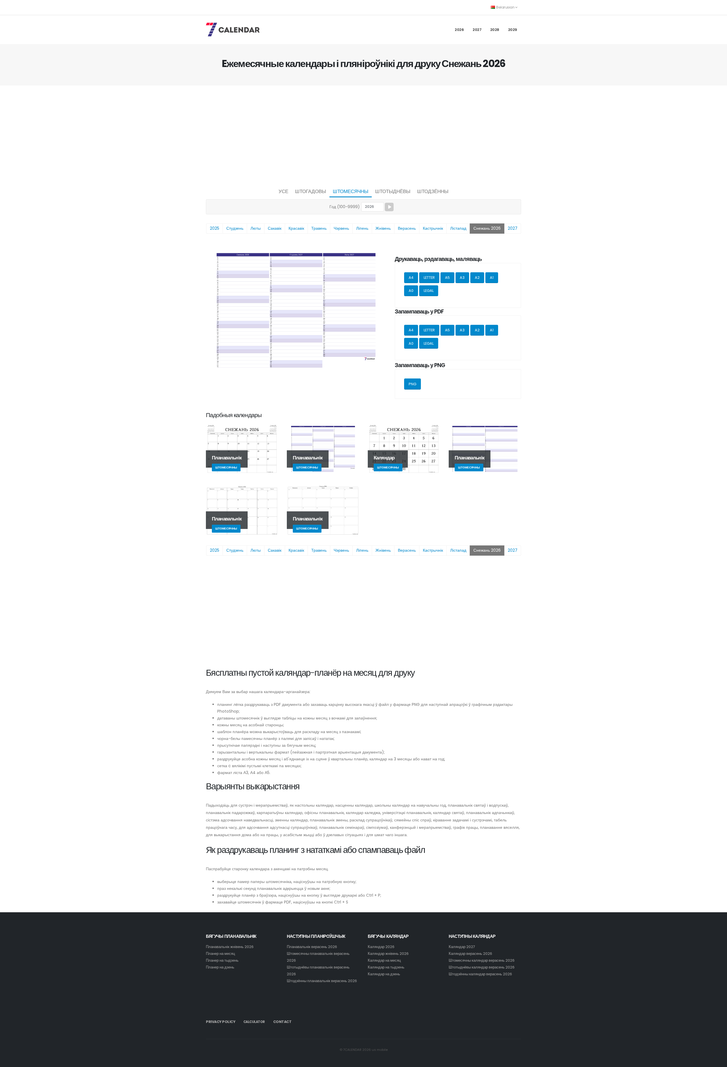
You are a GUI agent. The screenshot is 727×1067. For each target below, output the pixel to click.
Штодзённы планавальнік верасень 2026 (322, 980)
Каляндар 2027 (462, 946)
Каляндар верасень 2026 (470, 953)
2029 (512, 29)
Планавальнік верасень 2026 (312, 946)
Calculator (254, 1022)
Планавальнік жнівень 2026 (230, 946)
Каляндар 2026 (381, 946)
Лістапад (458, 228)
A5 (447, 277)
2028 (494, 29)
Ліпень (362, 228)
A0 (411, 290)
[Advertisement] (363, 135)
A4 (411, 277)
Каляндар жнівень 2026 (388, 953)
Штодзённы (432, 191)
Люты (255, 228)
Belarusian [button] (505, 7)
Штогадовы (310, 191)
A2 (477, 277)
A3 (462, 277)
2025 (214, 228)
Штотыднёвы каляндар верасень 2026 (482, 967)
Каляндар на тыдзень (386, 967)
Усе (283, 191)
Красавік (296, 228)
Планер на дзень (220, 967)
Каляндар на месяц (384, 960)
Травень (319, 228)
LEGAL (429, 290)
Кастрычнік (433, 228)
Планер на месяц (220, 953)
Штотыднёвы (392, 191)
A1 (492, 277)
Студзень (234, 228)
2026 (459, 29)
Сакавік (274, 228)
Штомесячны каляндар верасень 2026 (482, 960)
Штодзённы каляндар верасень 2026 (480, 974)
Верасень (407, 228)
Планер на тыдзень (222, 960)
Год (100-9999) (344, 207)
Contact (282, 1021)
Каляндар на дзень (384, 974)
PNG (412, 384)
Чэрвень (341, 228)
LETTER (429, 277)
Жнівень (383, 228)
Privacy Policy (220, 1021)
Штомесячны (350, 191)
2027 (477, 29)
